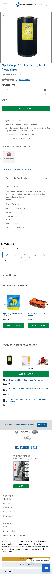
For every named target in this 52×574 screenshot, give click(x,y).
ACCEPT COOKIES (26, 559)
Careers (6, 503)
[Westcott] (25, 433)
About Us (7, 499)
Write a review (24, 80)
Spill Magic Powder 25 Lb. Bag (12, 315)
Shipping (5, 89)
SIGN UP (41, 425)
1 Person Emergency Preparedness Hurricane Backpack (26, 400)
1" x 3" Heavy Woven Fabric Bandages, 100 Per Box (27, 389)
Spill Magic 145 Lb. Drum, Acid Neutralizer (25, 380)
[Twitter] (22, 449)
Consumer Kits (9, 531)
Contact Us (7, 512)
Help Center (8, 516)
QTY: (5, 100)
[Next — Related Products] (47, 305)
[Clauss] (35, 433)
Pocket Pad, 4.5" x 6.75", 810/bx (38, 315)
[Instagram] (30, 449)
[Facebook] (17, 449)
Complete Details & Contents (18, 169)
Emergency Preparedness (14, 535)
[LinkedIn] (26, 449)
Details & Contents (16, 178)
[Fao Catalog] (21, 481)
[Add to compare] (45, 94)
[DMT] (26, 440)
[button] (4, 4)
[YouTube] (35, 449)
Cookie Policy (7, 571)
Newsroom (7, 508)
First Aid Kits (8, 527)
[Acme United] (16, 433)
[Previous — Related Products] (5, 305)
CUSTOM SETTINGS (26, 565)
